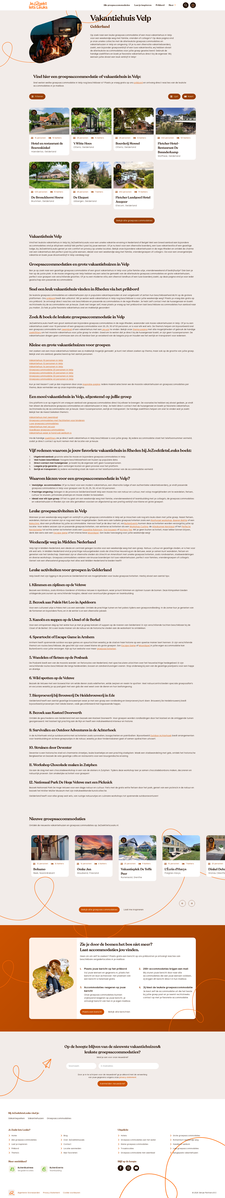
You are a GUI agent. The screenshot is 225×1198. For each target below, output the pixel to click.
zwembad (67, 329)
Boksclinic (34, 523)
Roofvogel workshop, (161, 520)
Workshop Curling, (139, 526)
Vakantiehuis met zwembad (43, 417)
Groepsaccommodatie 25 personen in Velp (51, 373)
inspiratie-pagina (91, 384)
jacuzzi (105, 329)
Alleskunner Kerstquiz (163, 526)
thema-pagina (140, 329)
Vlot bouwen (110, 529)
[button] (175, 5)
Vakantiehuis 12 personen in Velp (46, 363)
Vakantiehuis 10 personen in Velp (46, 360)
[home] (38, 5)
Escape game (60, 533)
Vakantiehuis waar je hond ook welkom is (50, 433)
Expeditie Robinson (92, 529)
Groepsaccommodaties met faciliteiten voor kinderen (57, 420)
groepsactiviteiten (106, 648)
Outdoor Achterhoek (160, 735)
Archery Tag (126, 529)
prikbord (138, 82)
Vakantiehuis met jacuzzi (42, 426)
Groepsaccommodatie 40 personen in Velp (51, 379)
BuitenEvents (131, 523)
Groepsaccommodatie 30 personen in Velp (51, 376)
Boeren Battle (180, 520)
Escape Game (128, 645)
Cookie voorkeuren (71, 1193)
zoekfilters (50, 438)
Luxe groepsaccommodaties (44, 423)
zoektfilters (35, 332)
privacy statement (127, 1077)
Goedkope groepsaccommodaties (46, 430)
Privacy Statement (51, 1193)
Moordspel (93, 533)
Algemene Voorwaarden (29, 1193)
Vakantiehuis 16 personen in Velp (46, 366)
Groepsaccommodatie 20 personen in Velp (51, 369)
